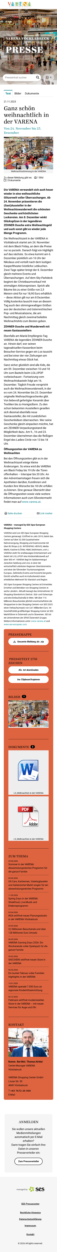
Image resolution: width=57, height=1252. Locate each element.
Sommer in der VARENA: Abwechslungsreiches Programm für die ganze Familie (27, 868)
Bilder (14, 697)
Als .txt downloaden (28, 670)
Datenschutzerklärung (30, 1219)
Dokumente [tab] (32, 93)
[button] (38, 77)
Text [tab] (8, 93)
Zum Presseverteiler (28, 1161)
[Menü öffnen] (5, 4)
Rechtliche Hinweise (30, 1212)
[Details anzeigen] (28, 770)
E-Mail (11, 1094)
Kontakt (30, 1234)
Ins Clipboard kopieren (28, 679)
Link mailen (46, 513)
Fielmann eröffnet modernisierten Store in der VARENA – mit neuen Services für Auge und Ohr (26, 1004)
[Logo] (19, 4)
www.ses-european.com (15, 624)
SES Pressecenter (30, 1204)
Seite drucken (15, 513)
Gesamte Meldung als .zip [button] (30, 641)
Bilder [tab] (17, 93)
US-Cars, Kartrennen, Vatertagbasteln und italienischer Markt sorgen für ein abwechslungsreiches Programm (28, 885)
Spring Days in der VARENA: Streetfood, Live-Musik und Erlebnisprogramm (23, 902)
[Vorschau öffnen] (28, 153)
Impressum (30, 1225)
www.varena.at (31, 501)
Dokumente (19, 747)
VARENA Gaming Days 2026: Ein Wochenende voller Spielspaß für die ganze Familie (27, 946)
